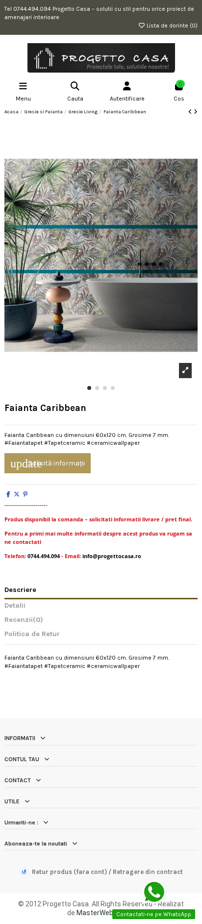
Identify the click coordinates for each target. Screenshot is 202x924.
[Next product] (196, 111)
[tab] (101, 622)
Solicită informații (47, 463)
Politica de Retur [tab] (32, 634)
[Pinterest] (25, 494)
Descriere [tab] (20, 590)
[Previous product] (191, 111)
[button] (89, 388)
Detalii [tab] (14, 606)
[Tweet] (17, 494)
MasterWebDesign (105, 913)
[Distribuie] (8, 494)
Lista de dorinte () (171, 25)
